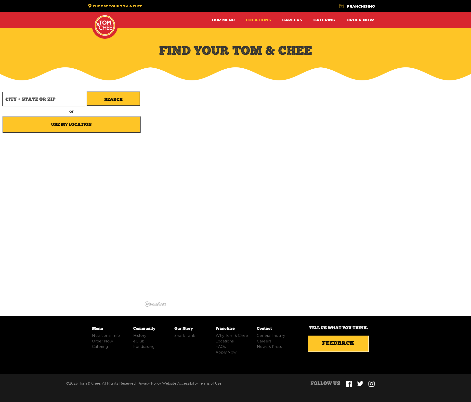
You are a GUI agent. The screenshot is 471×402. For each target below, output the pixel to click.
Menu (97, 329)
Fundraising (144, 346)
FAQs (221, 346)
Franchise (225, 329)
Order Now (360, 20)
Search (113, 99)
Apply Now (226, 352)
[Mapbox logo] (155, 304)
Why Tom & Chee (232, 335)
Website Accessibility (180, 383)
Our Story (183, 329)
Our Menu (223, 20)
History (139, 335)
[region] (307, 185)
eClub (138, 341)
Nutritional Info (106, 335)
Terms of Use (210, 383)
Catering (324, 20)
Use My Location (71, 124)
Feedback (338, 343)
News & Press (269, 346)
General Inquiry (271, 335)
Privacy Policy (149, 383)
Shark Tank (184, 335)
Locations (258, 20)
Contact (264, 329)
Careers (292, 20)
